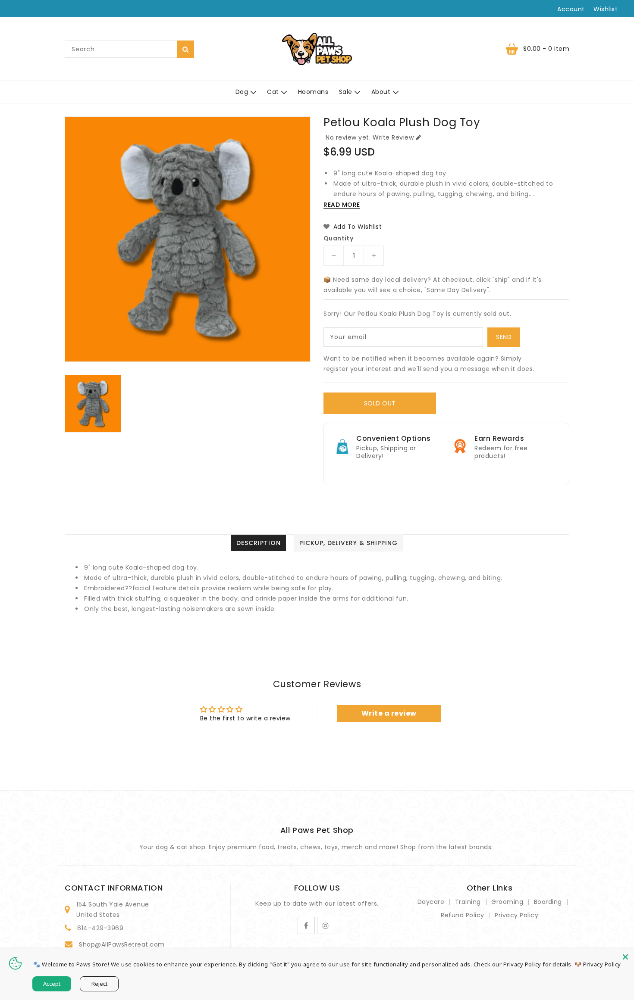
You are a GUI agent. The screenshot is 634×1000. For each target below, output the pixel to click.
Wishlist (605, 9)
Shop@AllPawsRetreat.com (122, 944)
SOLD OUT (380, 403)
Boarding (548, 901)
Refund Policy (462, 915)
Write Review (393, 137)
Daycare (431, 901)
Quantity (338, 238)
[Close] (625, 957)
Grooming (507, 901)
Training (468, 901)
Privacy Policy (516, 915)
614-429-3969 (100, 928)
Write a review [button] (389, 713)
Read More (341, 204)
